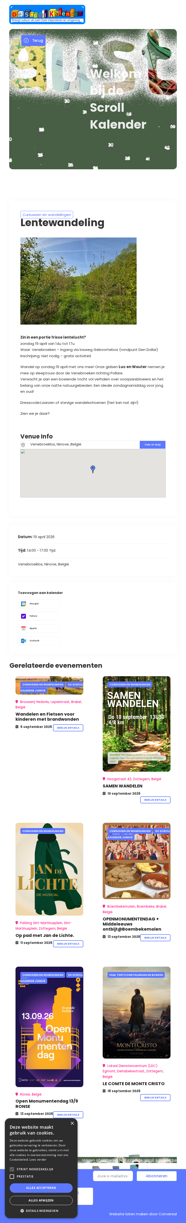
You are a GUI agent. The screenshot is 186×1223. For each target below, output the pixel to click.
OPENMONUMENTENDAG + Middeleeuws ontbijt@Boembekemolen (132, 924)
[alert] (41, 1168)
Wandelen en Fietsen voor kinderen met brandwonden (47, 716)
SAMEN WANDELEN (122, 786)
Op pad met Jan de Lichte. (45, 935)
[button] (41, 1210)
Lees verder (38, 1159)
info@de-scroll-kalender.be (152, 1160)
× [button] (72, 1123)
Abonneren (156, 1176)
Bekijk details (68, 728)
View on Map (153, 444)
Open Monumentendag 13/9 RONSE (47, 1103)
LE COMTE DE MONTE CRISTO (134, 1084)
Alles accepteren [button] (41, 1188)
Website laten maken (128, 1213)
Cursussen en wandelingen (47, 214)
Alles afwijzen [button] (41, 1200)
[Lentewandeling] (136, 724)
